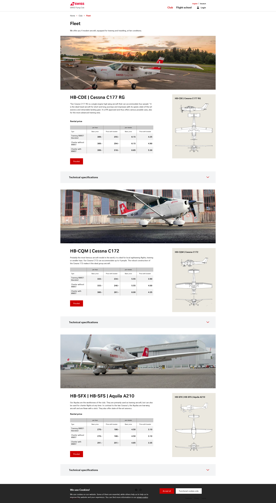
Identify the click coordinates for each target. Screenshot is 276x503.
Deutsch (203, 4)
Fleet (88, 16)
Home (72, 16)
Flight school (184, 7)
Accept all (167, 491)
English (195, 4)
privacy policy (142, 497)
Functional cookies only (188, 491)
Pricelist (76, 161)
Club (170, 7)
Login (203, 7)
